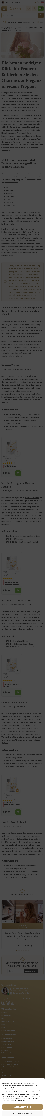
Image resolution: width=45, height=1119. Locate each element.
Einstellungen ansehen (22, 1113)
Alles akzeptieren (22, 1107)
